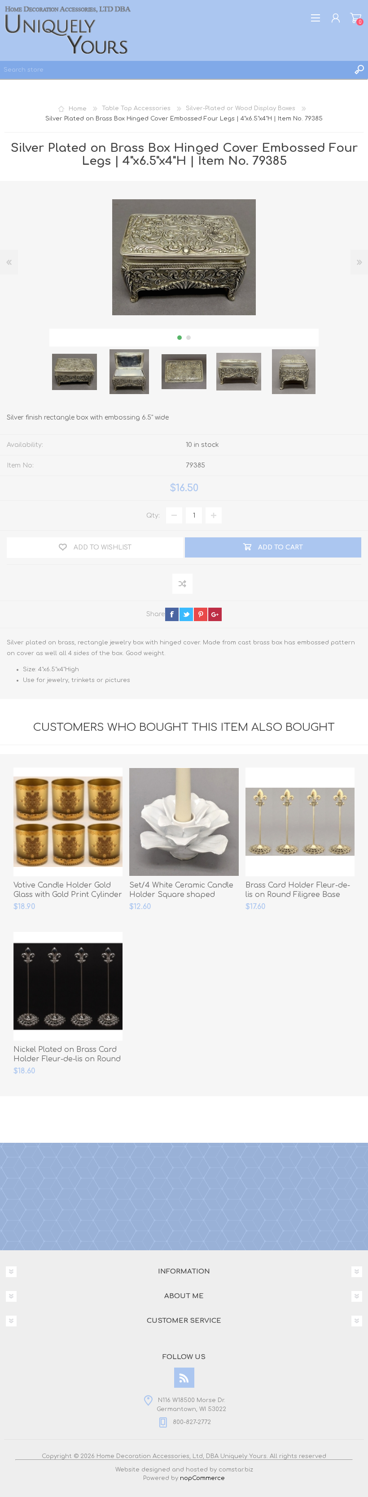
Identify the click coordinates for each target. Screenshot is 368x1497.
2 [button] (188, 337)
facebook (172, 614)
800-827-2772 (192, 1422)
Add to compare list (183, 584)
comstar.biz (236, 1470)
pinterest (200, 614)
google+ (215, 614)
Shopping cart (356, 18)
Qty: (153, 515)
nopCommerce (202, 1478)
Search (359, 70)
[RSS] (184, 1378)
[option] (74, 372)
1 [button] (179, 337)
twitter (186, 614)
